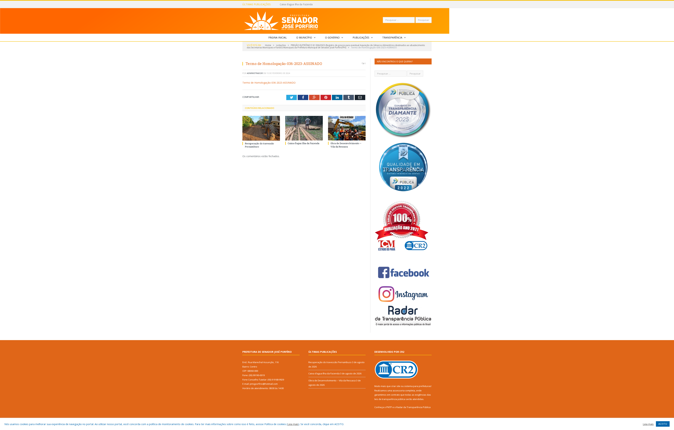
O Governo (332, 37)
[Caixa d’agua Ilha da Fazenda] (304, 128)
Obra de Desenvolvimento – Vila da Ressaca (346, 145)
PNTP (389, 407)
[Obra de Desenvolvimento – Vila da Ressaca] (347, 128)
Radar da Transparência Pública (413, 407)
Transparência (392, 37)
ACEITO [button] (662, 423)
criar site (395, 386)
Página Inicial (277, 37)
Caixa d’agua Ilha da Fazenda (296, 4)
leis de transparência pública (389, 399)
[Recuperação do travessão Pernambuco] (261, 128)
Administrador (255, 73)
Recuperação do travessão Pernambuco (330, 362)
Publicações (361, 37)
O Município (304, 37)
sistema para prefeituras (417, 386)
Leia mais (293, 424)
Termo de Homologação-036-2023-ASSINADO (269, 82)
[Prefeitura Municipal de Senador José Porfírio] (281, 20)
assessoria (399, 390)
